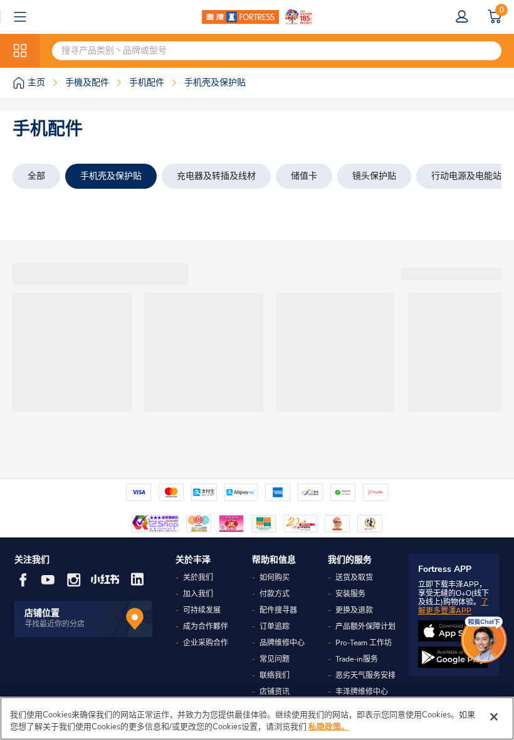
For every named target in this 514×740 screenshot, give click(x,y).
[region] (257, 718)
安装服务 (350, 594)
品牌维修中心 (282, 643)
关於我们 (198, 578)
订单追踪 (275, 626)
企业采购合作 (205, 643)
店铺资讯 (275, 692)
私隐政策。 (328, 726)
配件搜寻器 (278, 610)
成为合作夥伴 (205, 626)
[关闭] (494, 717)
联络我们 (275, 675)
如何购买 (275, 578)
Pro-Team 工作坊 (363, 643)
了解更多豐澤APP (453, 606)
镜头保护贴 (374, 176)
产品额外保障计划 (365, 626)
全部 (36, 176)
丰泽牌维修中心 (361, 692)
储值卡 (304, 176)
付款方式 (275, 594)
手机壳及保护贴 (111, 176)
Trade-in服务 (356, 659)
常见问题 (275, 659)
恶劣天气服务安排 (365, 675)
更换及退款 (354, 610)
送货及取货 (354, 578)
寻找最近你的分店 (54, 624)
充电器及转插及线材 (216, 176)
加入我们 (198, 594)
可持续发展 (202, 610)
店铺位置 (42, 613)
